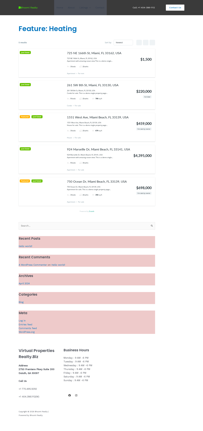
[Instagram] (76, 395)
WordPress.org (27, 332)
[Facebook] (69, 395)
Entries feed (25, 324)
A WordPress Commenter (33, 264)
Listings (83, 7)
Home (59, 7)
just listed (25, 52)
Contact (99, 7)
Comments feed (28, 328)
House (69, 138)
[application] (89, 7)
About (71, 7)
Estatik (91, 211)
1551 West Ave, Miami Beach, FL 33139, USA (98, 117)
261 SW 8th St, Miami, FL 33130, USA (92, 85)
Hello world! (25, 246)
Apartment (71, 73)
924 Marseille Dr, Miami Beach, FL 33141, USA (98, 149)
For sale (78, 105)
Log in (22, 320)
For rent (81, 73)
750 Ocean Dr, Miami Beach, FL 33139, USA (97, 181)
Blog (21, 302)
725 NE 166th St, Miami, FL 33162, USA (94, 53)
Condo (69, 105)
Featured (25, 117)
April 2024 (24, 283)
